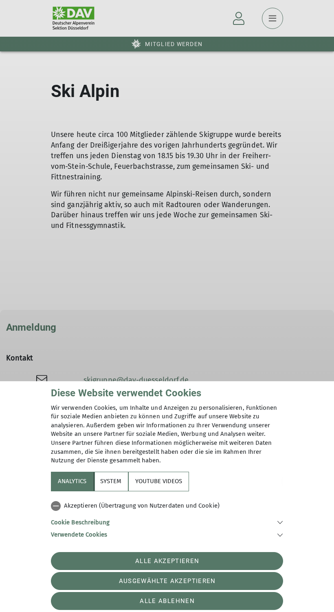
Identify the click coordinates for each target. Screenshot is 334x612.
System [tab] (110, 481)
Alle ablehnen (167, 601)
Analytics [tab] (72, 481)
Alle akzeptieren (167, 561)
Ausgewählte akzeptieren (167, 581)
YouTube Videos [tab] (158, 481)
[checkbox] (167, 506)
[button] (167, 521)
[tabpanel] (167, 518)
